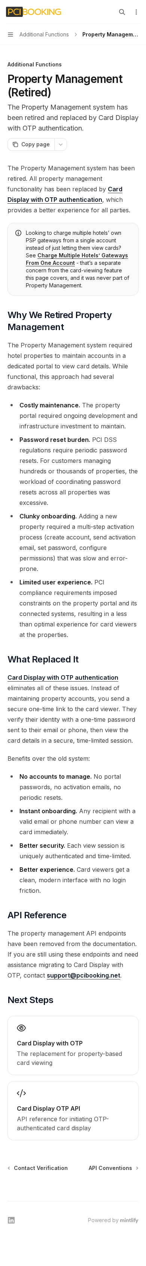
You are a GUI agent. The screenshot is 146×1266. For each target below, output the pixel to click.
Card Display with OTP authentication (62, 677)
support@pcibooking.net (83, 975)
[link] (73, 1045)
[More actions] (136, 12)
